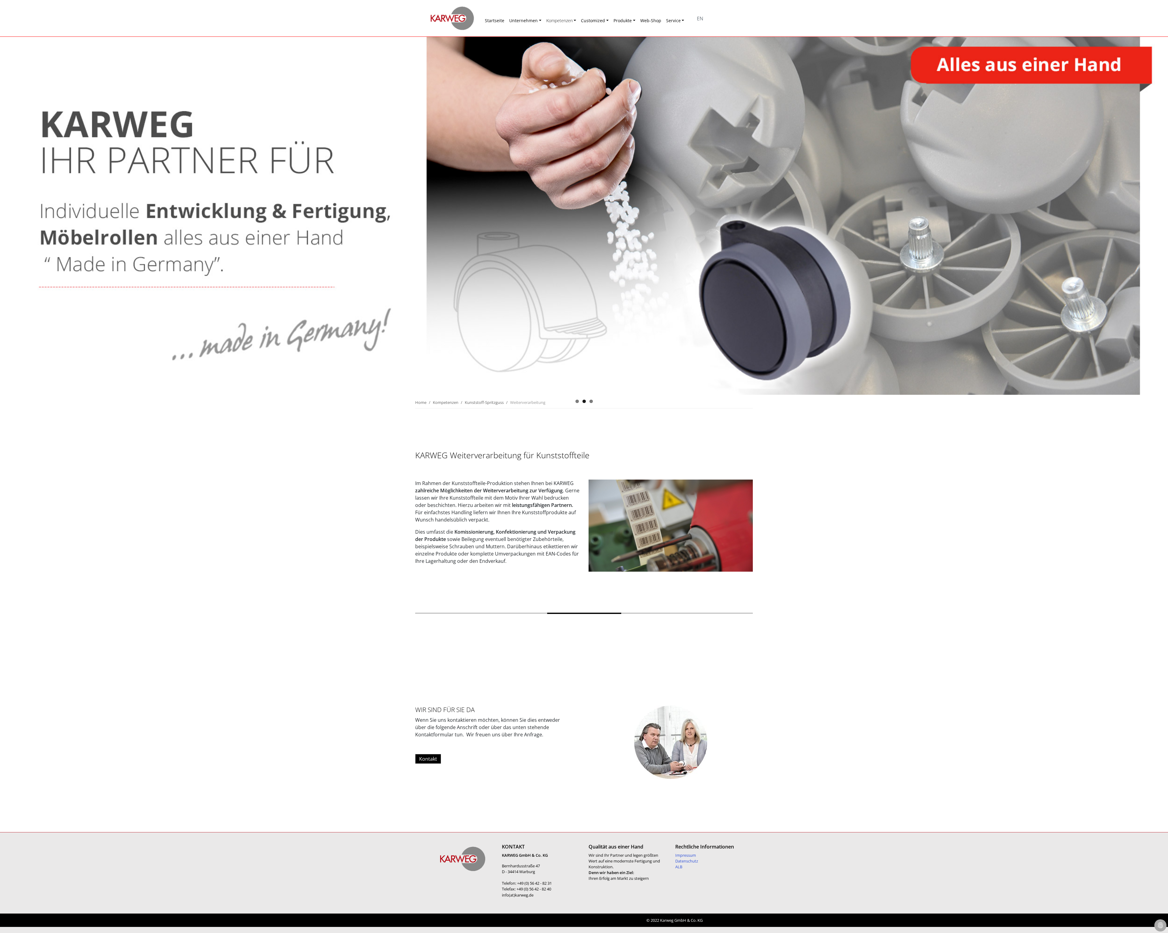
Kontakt (428, 759)
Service (673, 20)
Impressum (685, 855)
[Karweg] (444, 18)
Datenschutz (686, 861)
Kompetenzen (559, 20)
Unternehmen (523, 20)
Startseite (494, 20)
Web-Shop (650, 20)
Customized (593, 20)
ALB (678, 866)
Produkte (623, 20)
